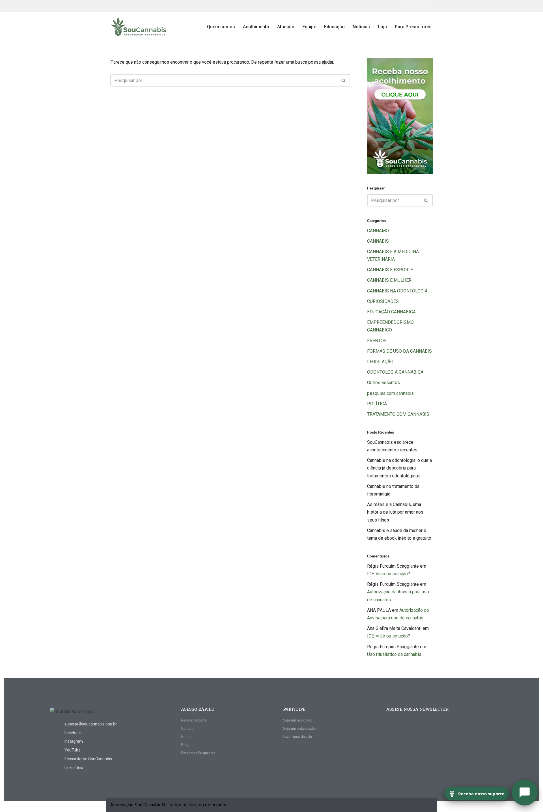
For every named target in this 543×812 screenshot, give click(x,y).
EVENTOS (377, 340)
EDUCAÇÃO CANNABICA (391, 312)
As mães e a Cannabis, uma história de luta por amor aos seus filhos (395, 512)
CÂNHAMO (378, 230)
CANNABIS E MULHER (389, 280)
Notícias (361, 26)
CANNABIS (378, 241)
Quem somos (221, 26)
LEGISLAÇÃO (380, 361)
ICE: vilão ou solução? (388, 573)
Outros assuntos (383, 382)
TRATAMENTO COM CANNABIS (398, 414)
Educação (334, 26)
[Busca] (343, 80)
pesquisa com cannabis (390, 393)
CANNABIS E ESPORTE (390, 269)
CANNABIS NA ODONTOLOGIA (397, 291)
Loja (382, 26)
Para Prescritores (413, 26)
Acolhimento (256, 26)
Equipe (309, 26)
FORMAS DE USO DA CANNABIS (399, 351)
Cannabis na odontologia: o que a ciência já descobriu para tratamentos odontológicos (399, 468)
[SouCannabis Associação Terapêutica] (138, 26)
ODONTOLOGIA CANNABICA (395, 372)
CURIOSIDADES (383, 301)
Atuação (285, 26)
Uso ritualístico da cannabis (394, 654)
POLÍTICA (377, 403)
